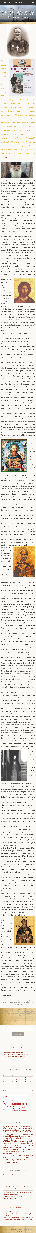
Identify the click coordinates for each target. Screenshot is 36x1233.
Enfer (31, 1001)
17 (3, 1084)
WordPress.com (18, 1231)
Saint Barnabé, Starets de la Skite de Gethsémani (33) (17, 1054)
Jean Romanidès (7, 1131)
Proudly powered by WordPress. (12, 1229)
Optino (19, 1138)
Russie (15, 1002)
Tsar (20, 1159)
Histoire (28, 1130)
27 (16, 1086)
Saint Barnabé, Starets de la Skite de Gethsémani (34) (17, 1050)
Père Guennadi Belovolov (13, 1143)
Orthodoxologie (19, 1208)
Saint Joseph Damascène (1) (11, 1211)
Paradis (11, 1002)
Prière (5, 1144)
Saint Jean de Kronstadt (18, 1001)
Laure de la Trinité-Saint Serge (21, 1131)
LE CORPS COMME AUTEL (11, 1198)
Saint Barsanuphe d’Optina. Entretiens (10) (14, 1048)
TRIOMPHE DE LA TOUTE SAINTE (13, 1196)
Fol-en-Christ (11, 1128)
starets (5, 1158)
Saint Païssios (15, 1154)
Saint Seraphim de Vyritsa (10, 1155)
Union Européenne (23, 1160)
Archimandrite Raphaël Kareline (10, 1126)
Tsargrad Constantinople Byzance (15, 1160)
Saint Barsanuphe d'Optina (18, 1147)
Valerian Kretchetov (10, 1162)
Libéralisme (6, 1133)
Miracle (11, 1133)
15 (25, 1081)
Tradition (27, 1158)
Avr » (31, 1090)
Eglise (5, 1128)
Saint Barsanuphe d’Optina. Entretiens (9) (14, 1052)
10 (3, 1081)
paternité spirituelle (25, 1141)
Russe (9, 1001)
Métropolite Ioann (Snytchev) (20, 1136)
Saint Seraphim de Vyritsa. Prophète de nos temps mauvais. (18, 1021)
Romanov (23, 1143)
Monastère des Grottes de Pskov (22, 1133)
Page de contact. (8, 1175)
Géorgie (22, 1130)
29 (26, 1086)
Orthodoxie (5, 1002)
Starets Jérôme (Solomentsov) (15, 1157)
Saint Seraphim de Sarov (26, 1154)
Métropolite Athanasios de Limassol (14, 1134)
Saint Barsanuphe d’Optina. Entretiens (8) (14, 1056)
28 (21, 1086)
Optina (12, 1138)
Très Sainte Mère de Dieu (11, 1159)
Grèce (17, 1130)
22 (25, 1084)
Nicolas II (6, 1138)
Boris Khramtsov (27, 1126)
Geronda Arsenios (21, 1128)
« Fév (4, 1090)
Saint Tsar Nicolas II (25, 1156)
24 (3, 1086)
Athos (20, 1126)
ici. (7, 157)
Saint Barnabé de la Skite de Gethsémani (16, 1146)
